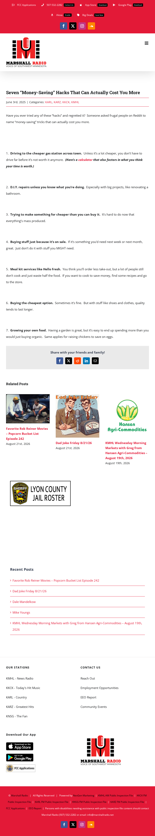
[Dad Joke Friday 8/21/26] (77, 416)
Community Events (94, 707)
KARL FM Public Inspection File (51, 802)
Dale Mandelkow (24, 602)
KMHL (75, 102)
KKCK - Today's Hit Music (23, 688)
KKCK (66, 102)
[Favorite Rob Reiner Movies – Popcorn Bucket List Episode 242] (28, 408)
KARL (48, 102)
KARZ (57, 102)
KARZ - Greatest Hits (20, 707)
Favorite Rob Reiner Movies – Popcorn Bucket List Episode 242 (21, 408)
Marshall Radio (19, 795)
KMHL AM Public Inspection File (115, 795)
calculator (85, 160)
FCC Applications (15, 808)
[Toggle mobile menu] (147, 43)
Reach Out (88, 678)
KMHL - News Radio (19, 678)
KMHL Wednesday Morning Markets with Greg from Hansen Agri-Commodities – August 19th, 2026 (121, 415)
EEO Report (88, 697)
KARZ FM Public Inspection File (127, 802)
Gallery (33, 408)
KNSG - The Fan (16, 716)
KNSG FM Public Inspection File (89, 802)
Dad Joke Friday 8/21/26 (71, 415)
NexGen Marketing (83, 795)
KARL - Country (16, 697)
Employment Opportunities (99, 688)
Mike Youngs (21, 612)
